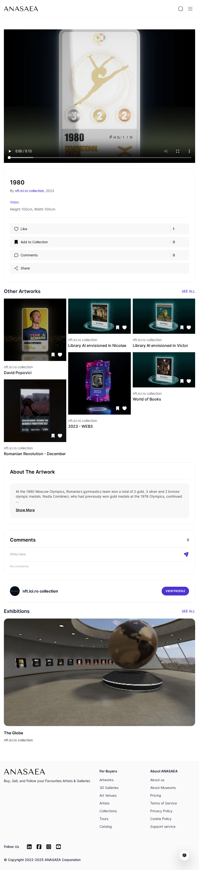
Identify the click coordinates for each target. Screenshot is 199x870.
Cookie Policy (161, 819)
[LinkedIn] (29, 847)
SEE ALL (188, 291)
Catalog (106, 826)
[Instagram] (49, 847)
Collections (108, 811)
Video (14, 202)
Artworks (107, 780)
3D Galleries (109, 788)
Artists (104, 803)
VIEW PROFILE (175, 591)
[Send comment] (186, 554)
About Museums (163, 788)
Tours (104, 819)
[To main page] (21, 8)
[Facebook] (39, 847)
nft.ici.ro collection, (30, 191)
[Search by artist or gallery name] (180, 9)
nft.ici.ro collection (18, 740)
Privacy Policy (161, 811)
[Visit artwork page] (35, 330)
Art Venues (108, 795)
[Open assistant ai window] (184, 855)
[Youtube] (58, 847)
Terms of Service (163, 803)
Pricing (155, 795)
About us (157, 780)
